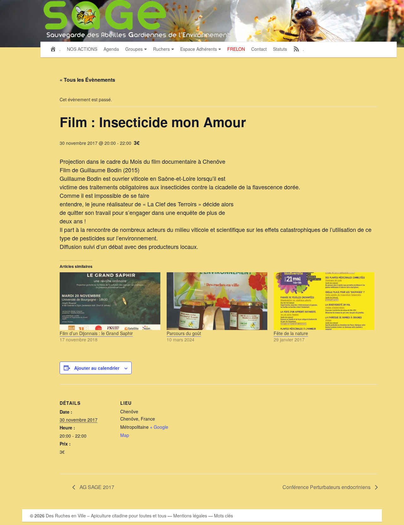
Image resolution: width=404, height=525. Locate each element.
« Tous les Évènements (87, 79)
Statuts (280, 49)
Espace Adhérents (198, 49)
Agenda (111, 49)
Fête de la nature (291, 333)
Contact (259, 49)
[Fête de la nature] (324, 301)
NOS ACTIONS (82, 49)
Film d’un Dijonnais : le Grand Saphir (96, 333)
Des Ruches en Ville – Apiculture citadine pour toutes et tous (106, 515)
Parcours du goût (184, 333)
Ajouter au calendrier (96, 368)
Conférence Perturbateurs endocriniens (327, 487)
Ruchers (161, 49)
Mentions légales (190, 515)
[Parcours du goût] (217, 301)
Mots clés (223, 515)
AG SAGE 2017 (96, 487)
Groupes (134, 49)
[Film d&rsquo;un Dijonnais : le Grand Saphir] (110, 301)
